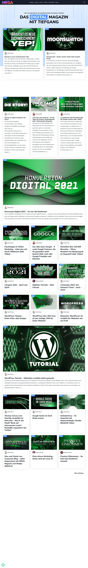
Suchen (84, 2)
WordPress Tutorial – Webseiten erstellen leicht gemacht (29, 378)
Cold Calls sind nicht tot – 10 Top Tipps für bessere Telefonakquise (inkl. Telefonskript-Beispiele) (43, 119)
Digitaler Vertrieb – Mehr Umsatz (43, 286)
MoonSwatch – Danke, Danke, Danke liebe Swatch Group (63, 57)
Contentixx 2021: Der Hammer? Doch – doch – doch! (71, 287)
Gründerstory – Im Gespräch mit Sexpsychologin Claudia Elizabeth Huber (70, 419)
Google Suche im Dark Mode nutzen (42, 417)
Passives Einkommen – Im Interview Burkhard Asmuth (71, 458)
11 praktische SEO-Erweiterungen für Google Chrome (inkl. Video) (71, 118)
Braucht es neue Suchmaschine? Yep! (16, 57)
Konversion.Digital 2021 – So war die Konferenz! (25, 211)
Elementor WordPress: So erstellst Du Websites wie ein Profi (71, 318)
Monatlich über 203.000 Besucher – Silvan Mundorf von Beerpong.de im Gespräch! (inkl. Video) (71, 250)
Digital (36, 2)
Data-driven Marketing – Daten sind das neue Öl (43, 457)
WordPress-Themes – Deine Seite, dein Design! (15, 317)
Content (41, 2)
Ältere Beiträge (79, 473)
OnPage (45, 2)
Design (56, 2)
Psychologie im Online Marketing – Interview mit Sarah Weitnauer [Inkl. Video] (15, 250)
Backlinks (32, 2)
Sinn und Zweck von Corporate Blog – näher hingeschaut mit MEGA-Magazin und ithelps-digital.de (14, 461)
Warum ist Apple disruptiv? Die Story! (15, 118)
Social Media (51, 2)
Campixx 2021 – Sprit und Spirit (15, 286)
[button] (3, 565)
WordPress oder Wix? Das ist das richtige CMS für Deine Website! (44, 318)
